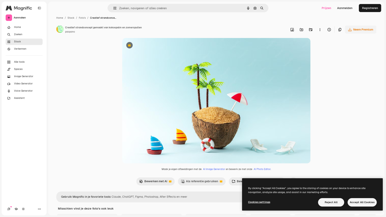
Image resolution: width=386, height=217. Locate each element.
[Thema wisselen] (23, 209)
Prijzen (326, 8)
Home (59, 17)
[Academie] (16, 209)
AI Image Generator (214, 169)
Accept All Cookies (362, 202)
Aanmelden (344, 8)
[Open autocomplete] (113, 8)
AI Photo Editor (262, 169)
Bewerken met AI (153, 182)
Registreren (370, 8)
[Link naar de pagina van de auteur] (60, 30)
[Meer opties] (320, 30)
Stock (71, 17)
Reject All (331, 202)
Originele (148, 46)
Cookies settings (259, 202)
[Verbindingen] (9, 209)
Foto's (82, 17)
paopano (70, 31)
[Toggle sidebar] (39, 8)
